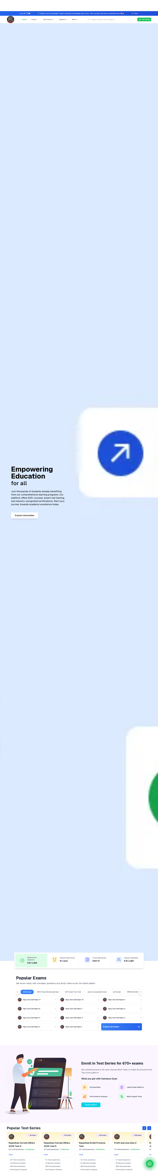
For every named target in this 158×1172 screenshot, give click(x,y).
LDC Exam (117, 992)
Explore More (91, 1105)
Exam (34, 19)
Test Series (47, 19)
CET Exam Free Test (73, 992)
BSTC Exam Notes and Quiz (48, 992)
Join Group (145, 19)
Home (24, 19)
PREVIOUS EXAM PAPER (136, 992)
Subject (62, 19)
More (74, 19)
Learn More (20, 513)
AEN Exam (27, 992)
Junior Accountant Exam (97, 992)
